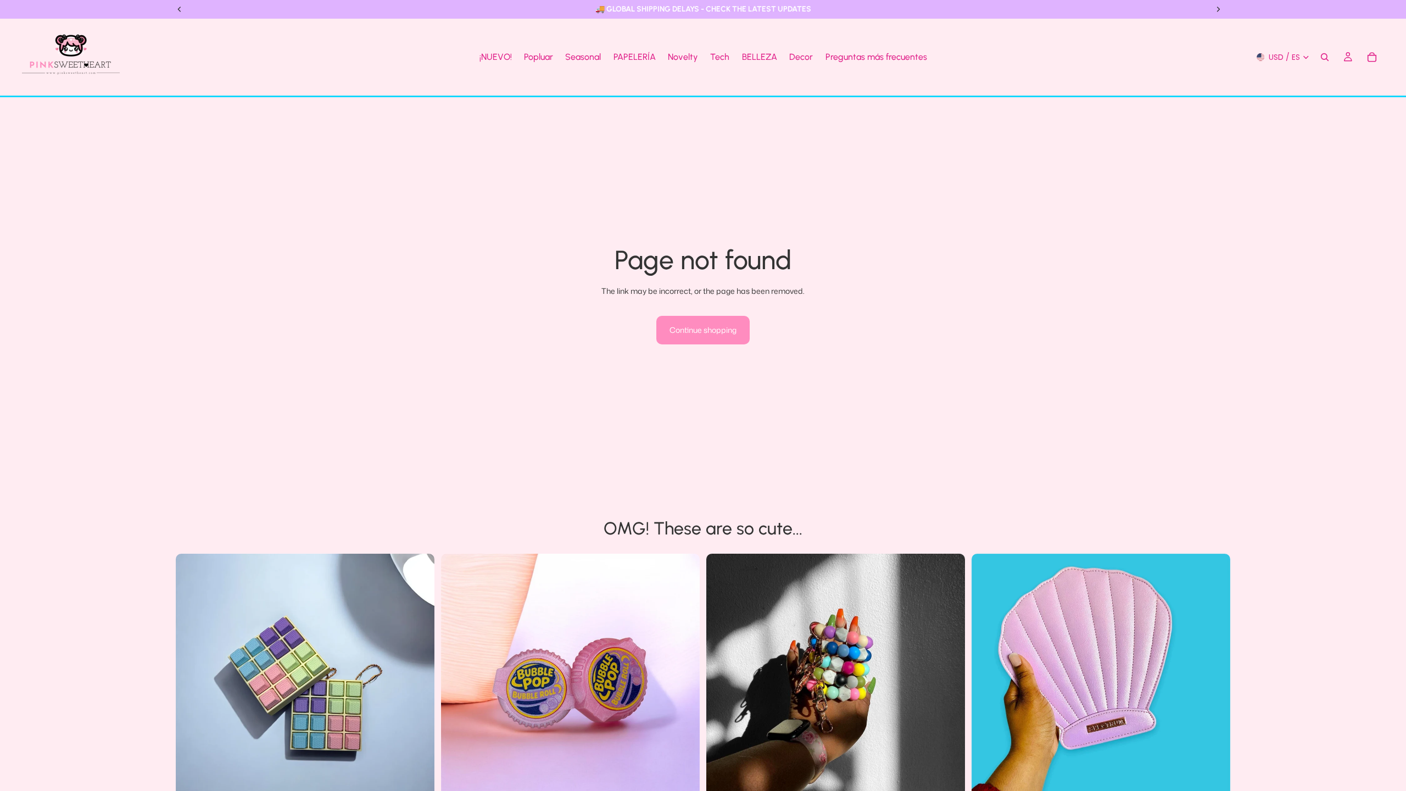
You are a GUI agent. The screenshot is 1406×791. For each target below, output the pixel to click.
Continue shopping (703, 330)
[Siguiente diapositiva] (417, 683)
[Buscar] (1325, 57)
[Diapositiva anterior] (192, 683)
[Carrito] (1372, 57)
